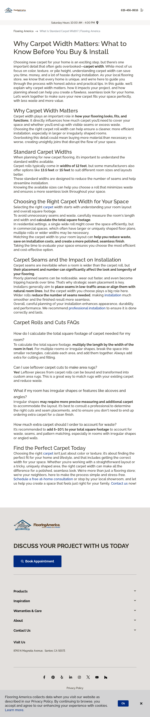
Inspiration (22, 601)
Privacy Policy (75, 688)
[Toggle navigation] (142, 10)
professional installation (87, 308)
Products (21, 591)
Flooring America (23, 31)
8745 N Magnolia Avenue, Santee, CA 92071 (39, 650)
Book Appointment (39, 561)
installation (112, 295)
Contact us (119, 483)
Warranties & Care (28, 611)
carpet (48, 207)
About (18, 620)
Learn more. (14, 710)
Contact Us (22, 630)
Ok (123, 703)
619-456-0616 (129, 10)
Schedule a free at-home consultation (43, 479)
